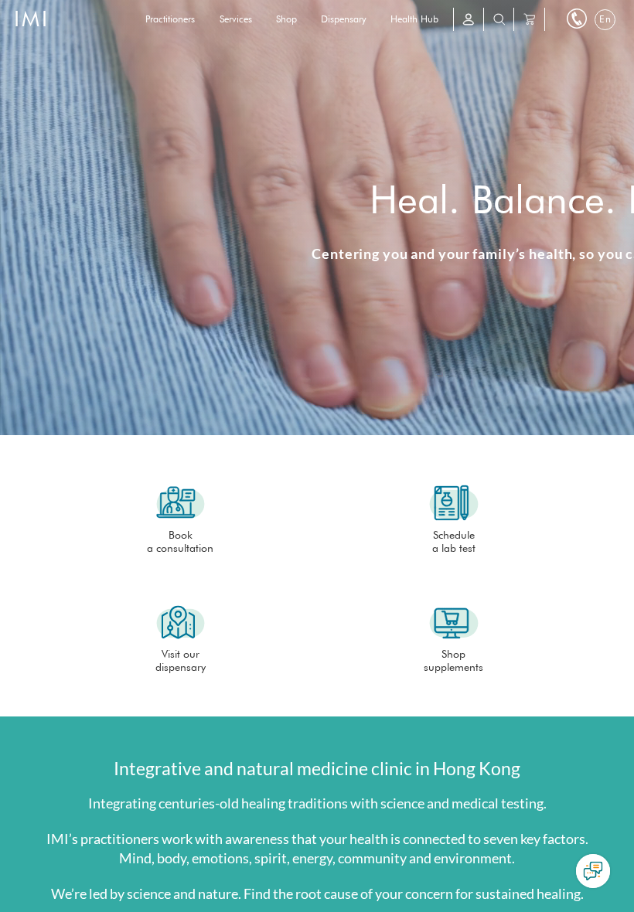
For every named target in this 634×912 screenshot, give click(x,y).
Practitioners (170, 19)
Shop (286, 19)
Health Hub (414, 19)
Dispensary (343, 19)
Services (236, 19)
